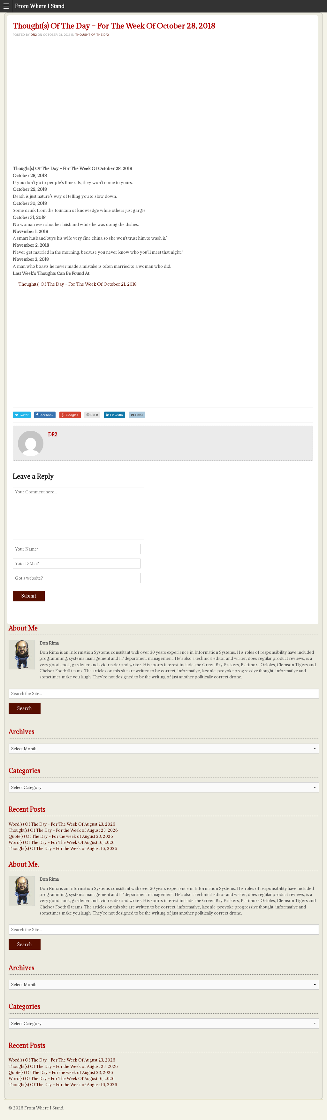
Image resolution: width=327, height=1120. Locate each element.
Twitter (23, 415)
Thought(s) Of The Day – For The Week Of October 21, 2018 (77, 284)
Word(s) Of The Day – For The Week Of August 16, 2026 (62, 842)
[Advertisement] (163, 106)
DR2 (34, 34)
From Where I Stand (40, 6)
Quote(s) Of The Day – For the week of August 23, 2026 (61, 836)
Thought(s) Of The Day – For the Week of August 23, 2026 (63, 830)
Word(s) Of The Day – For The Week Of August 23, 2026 (62, 824)
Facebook (45, 415)
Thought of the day (92, 34)
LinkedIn (116, 415)
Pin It (93, 415)
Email (138, 415)
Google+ (72, 415)
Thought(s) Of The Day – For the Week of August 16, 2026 (63, 848)
